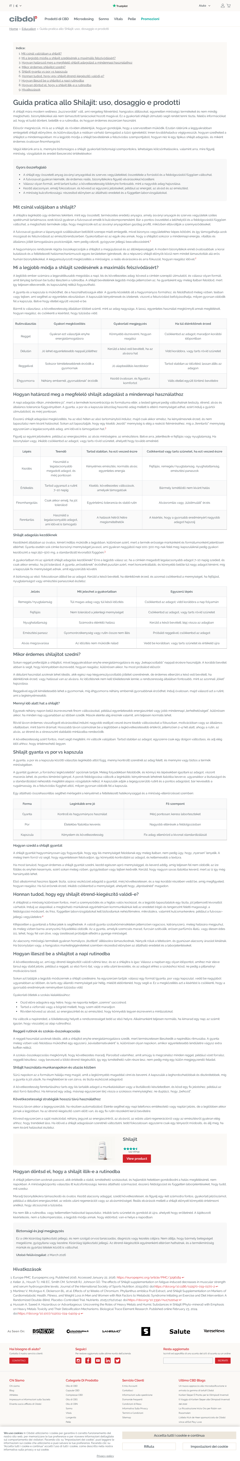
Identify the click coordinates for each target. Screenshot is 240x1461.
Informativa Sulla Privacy (135, 1408)
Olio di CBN (72, 1404)
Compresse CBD (74, 1395)
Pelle (68, 1422)
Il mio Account (129, 1386)
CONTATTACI (19, 1360)
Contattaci (127, 1390)
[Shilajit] (102, 1138)
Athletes (13, 1395)
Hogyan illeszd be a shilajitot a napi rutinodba (53, 80)
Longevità (71, 1417)
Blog (11, 1390)
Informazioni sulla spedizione (137, 1395)
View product (137, 1158)
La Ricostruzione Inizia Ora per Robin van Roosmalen (200, 1410)
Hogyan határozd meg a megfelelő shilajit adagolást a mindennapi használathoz (77, 62)
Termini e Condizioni (132, 1413)
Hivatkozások (31, 89)
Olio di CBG (72, 1399)
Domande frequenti (132, 1399)
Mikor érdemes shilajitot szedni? (44, 67)
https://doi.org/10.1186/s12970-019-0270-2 (184, 1286)
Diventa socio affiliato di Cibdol (25, 1404)
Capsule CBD (73, 1390)
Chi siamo (14, 1386)
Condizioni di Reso (131, 1404)
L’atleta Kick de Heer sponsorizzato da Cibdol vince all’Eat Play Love (202, 1419)
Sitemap (126, 1417)
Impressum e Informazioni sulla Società (29, 1399)
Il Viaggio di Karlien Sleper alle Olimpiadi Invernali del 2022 (204, 1401)
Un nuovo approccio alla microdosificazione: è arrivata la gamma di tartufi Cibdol (202, 1388)
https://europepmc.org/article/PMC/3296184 (149, 1277)
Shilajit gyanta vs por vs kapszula (45, 71)
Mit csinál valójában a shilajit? (41, 53)
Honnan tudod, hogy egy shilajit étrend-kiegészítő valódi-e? (63, 76)
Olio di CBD (72, 1386)
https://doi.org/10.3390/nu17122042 (153, 1300)
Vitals (69, 1413)
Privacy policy (105, 1455)
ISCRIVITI (223, 1360)
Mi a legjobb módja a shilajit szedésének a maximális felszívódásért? (69, 58)
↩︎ (183, 1277)
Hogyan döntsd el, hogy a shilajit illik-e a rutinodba (56, 85)
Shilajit (130, 1139)
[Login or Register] (222, 5)
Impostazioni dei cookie (209, 1446)
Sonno (69, 1408)
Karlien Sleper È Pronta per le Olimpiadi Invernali (204, 1395)
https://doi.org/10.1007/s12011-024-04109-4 (49, 1313)
